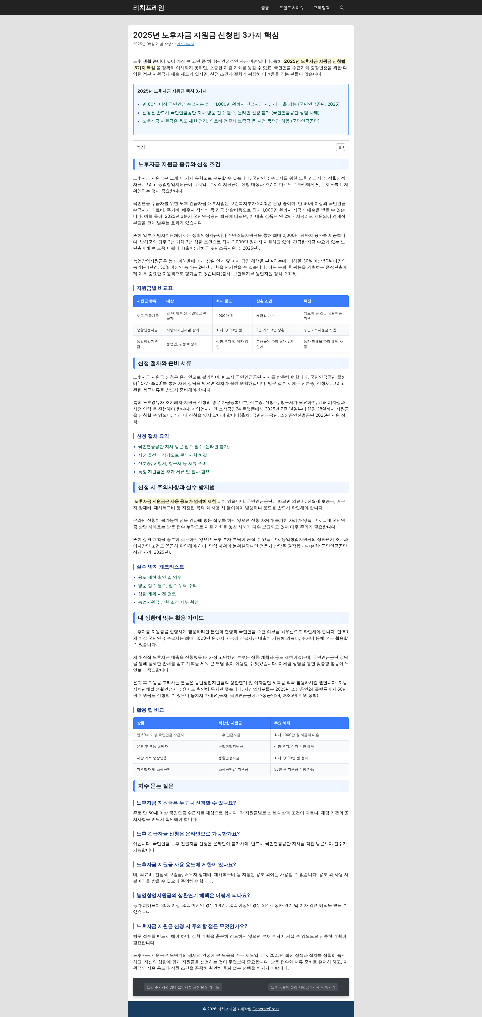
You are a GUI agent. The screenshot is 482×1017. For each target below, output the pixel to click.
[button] (342, 7)
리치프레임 (148, 7)
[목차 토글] (338, 147)
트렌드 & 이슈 (291, 7)
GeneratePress (266, 1008)
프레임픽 (322, 7)
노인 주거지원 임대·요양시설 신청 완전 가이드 (183, 987)
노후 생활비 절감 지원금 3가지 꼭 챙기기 (303, 987)
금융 (265, 7)
